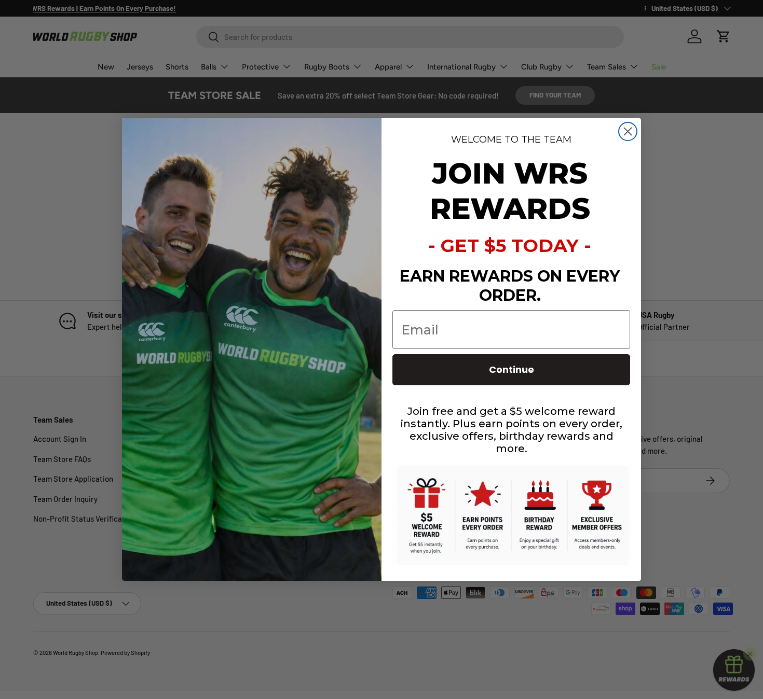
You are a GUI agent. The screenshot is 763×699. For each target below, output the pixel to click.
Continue (511, 369)
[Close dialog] (628, 131)
